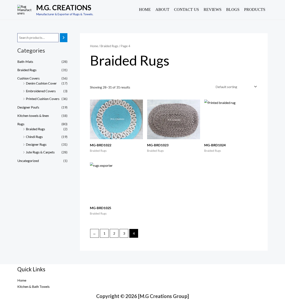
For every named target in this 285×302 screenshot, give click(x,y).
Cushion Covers (28, 78)
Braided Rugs (27, 70)
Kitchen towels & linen (33, 116)
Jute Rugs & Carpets (40, 152)
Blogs (233, 9)
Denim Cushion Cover (41, 83)
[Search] (63, 37)
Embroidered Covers (41, 91)
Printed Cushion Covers (42, 99)
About (162, 9)
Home (145, 9)
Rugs (20, 124)
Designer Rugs (36, 144)
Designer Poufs (28, 107)
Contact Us (186, 9)
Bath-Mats (25, 61)
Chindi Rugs (34, 137)
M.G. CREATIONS (63, 7)
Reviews (213, 9)
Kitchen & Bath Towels (33, 286)
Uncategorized (28, 161)
